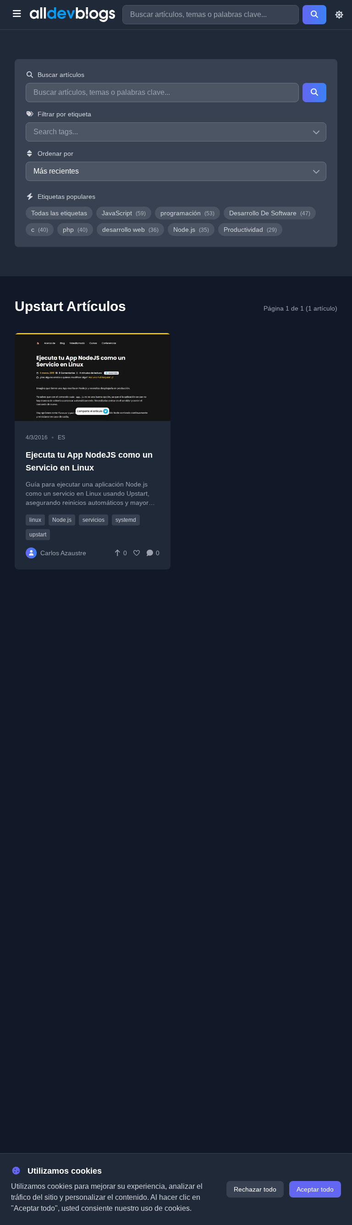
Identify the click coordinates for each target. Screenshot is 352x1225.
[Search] (314, 14)
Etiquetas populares (66, 196)
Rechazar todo (255, 1189)
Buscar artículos (61, 74)
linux (35, 520)
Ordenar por (55, 153)
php (75, 229)
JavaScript (124, 213)
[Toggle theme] (339, 14)
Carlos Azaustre (63, 553)
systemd (126, 520)
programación (187, 213)
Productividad (250, 229)
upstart (37, 534)
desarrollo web (130, 229)
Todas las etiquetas (59, 213)
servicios (93, 520)
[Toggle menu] (16, 14)
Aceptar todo (315, 1189)
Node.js (191, 229)
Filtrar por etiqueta (64, 114)
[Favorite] (136, 552)
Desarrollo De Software (269, 213)
